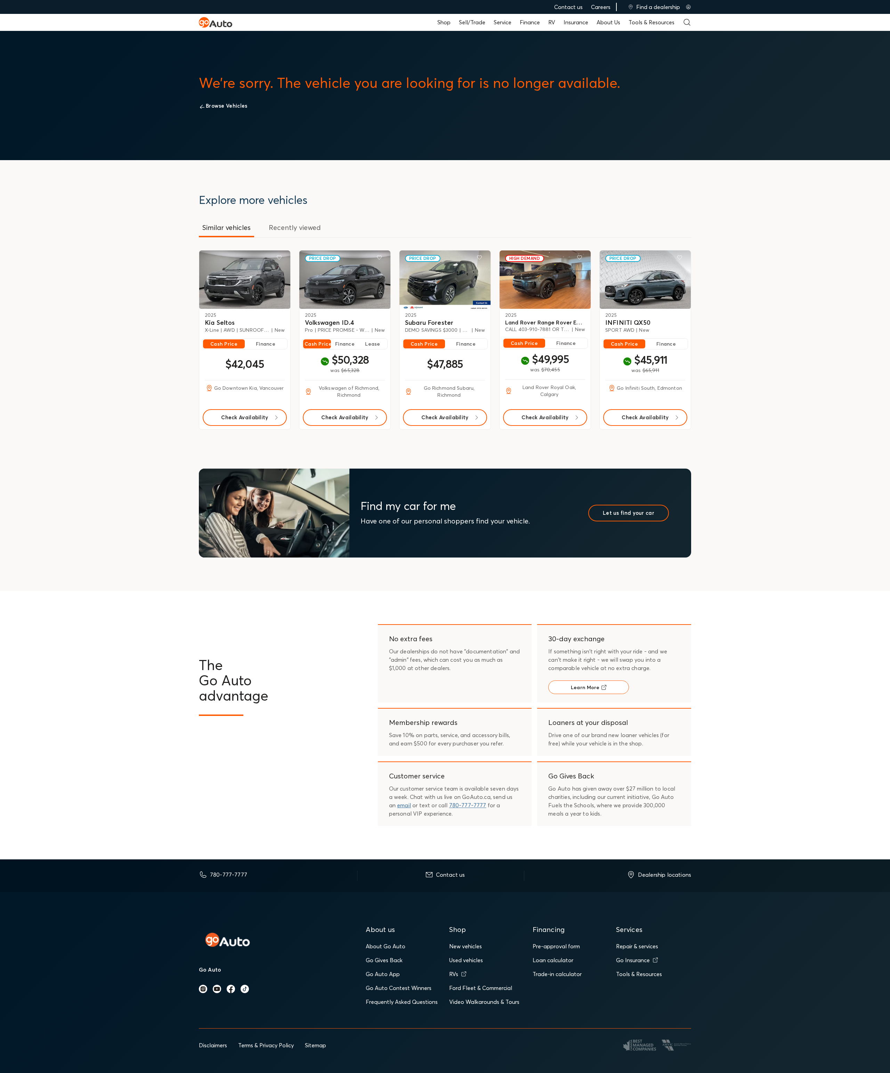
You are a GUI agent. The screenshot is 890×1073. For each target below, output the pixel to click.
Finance (530, 22)
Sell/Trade (472, 22)
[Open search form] (687, 22)
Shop (444, 22)
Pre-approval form (556, 946)
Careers (600, 6)
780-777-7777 (467, 805)
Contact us (568, 6)
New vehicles (465, 946)
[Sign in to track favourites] (280, 259)
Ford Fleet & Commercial (480, 987)
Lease (372, 344)
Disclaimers (213, 1045)
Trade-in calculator (557, 974)
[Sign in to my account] (688, 7)
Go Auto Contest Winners (398, 987)
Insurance (576, 22)
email (404, 805)
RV (551, 22)
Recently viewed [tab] (295, 227)
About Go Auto (385, 946)
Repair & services (637, 946)
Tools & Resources (651, 22)
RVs (453, 974)
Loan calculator (553, 960)
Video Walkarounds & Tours (484, 1001)
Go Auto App (383, 974)
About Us (608, 22)
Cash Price (223, 344)
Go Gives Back (384, 960)
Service (502, 22)
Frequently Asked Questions (402, 1001)
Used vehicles (466, 960)
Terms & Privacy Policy (266, 1045)
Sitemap (315, 1045)
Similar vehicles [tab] (226, 227)
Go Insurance (633, 960)
